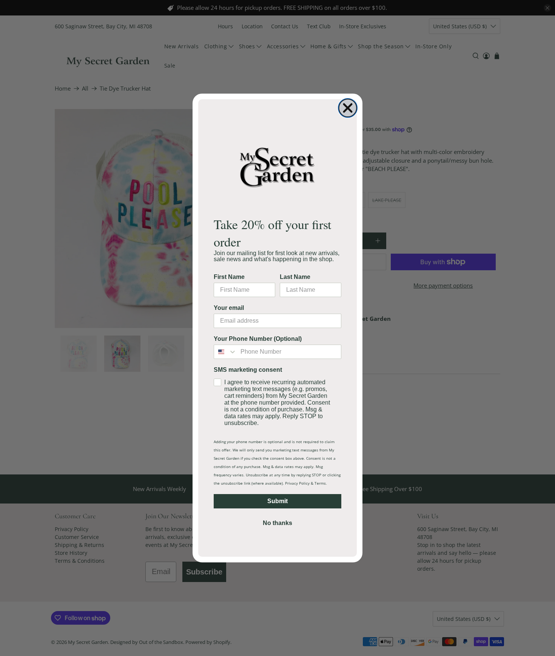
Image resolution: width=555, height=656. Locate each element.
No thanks (277, 523)
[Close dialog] (347, 108)
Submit (277, 501)
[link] (277, 167)
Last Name (295, 277)
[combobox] (225, 352)
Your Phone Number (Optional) (258, 339)
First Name (229, 277)
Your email (229, 308)
